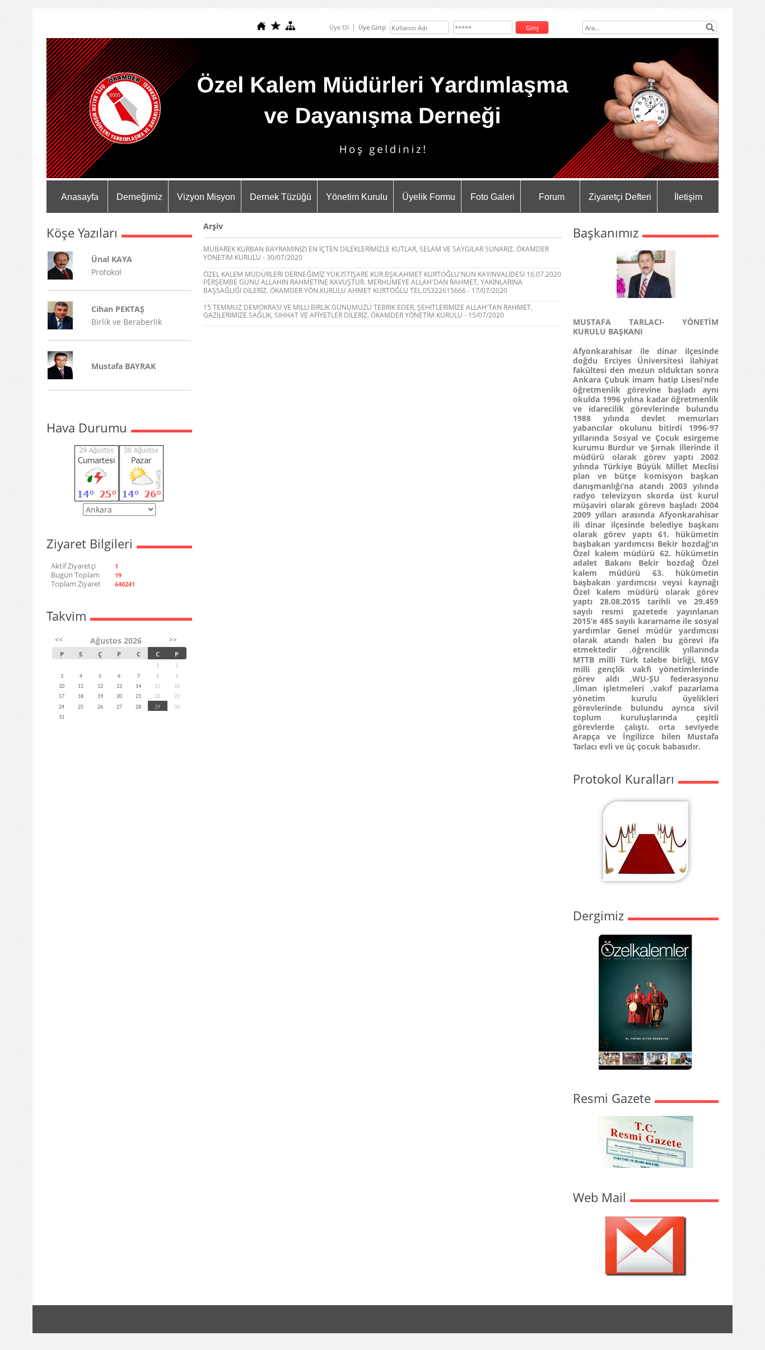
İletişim (688, 197)
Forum (552, 197)
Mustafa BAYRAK (123, 366)
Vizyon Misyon (206, 197)
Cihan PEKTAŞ (117, 309)
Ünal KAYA (111, 259)
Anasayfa (80, 197)
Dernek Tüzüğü (280, 197)
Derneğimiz (139, 197)
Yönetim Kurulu (357, 197)
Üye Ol (339, 27)
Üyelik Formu (428, 197)
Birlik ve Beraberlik (126, 321)
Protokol (106, 272)
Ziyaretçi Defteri (620, 197)
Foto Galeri (492, 197)
